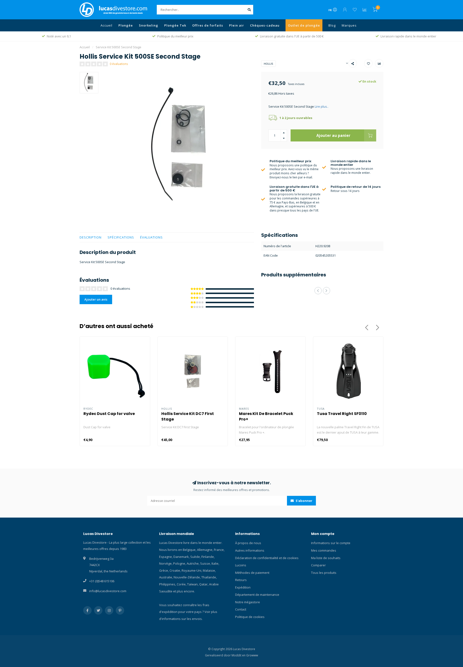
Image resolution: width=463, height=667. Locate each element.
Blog (332, 25)
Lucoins (240, 565)
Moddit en (239, 655)
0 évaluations (119, 64)
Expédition (243, 587)
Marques (349, 25)
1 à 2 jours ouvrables (295, 118)
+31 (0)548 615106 (101, 581)
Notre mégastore (247, 602)
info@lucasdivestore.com (107, 591)
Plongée (125, 25)
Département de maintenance (257, 594)
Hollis (268, 63)
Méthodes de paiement (252, 572)
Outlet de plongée (304, 25)
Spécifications (121, 237)
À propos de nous (248, 543)
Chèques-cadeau (264, 25)
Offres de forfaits (207, 25)
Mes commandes (323, 550)
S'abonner (303, 500)
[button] (318, 290)
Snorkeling (148, 25)
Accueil (106, 25)
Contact (240, 609)
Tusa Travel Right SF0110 (342, 413)
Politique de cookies (250, 617)
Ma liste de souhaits (325, 558)
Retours (241, 580)
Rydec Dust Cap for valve (109, 413)
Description (91, 237)
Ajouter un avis (95, 299)
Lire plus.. (321, 106)
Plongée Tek (175, 25)
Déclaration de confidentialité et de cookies (267, 558)
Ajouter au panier (333, 135)
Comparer (318, 565)
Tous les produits (323, 572)
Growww (252, 655)
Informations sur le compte (330, 543)
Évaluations (151, 237)
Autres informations (249, 550)
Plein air (236, 25)
